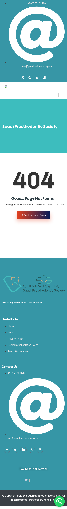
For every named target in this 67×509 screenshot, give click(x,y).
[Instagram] (37, 77)
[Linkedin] (44, 77)
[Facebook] (30, 77)
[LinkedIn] (23, 450)
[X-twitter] (23, 77)
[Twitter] (15, 450)
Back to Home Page (34, 215)
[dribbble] (32, 450)
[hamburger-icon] (61, 95)
